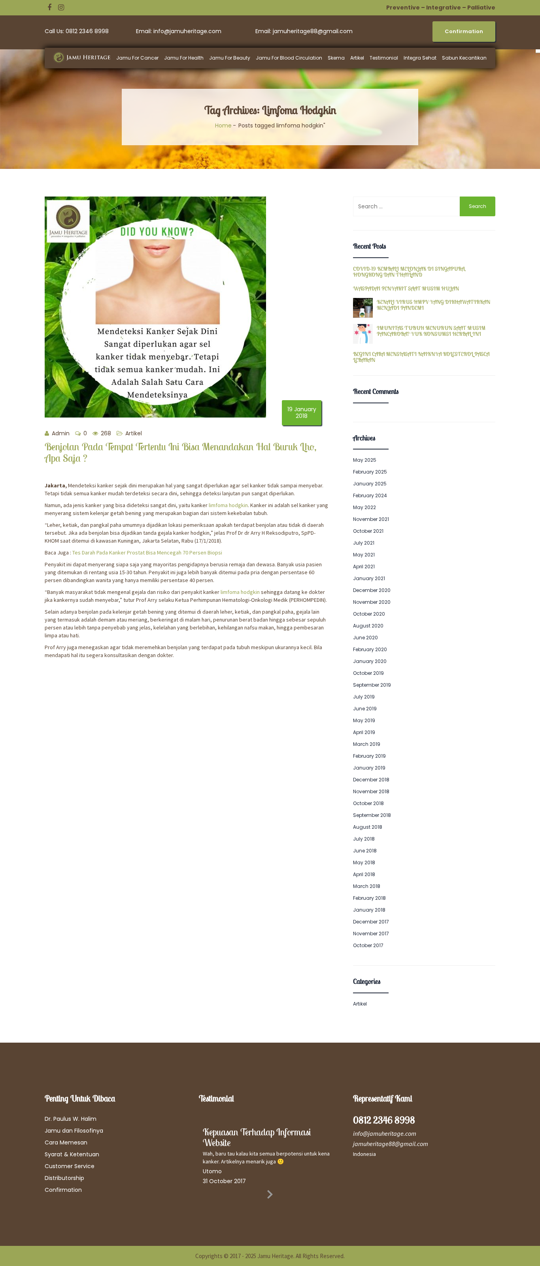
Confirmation (63, 1190)
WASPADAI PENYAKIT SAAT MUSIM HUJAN (406, 289)
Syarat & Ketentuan (72, 1154)
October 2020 (369, 614)
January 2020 (370, 661)
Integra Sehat (420, 57)
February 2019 (369, 756)
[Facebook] (49, 7)
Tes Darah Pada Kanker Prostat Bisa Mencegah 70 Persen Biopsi (147, 552)
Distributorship (64, 1178)
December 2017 (371, 921)
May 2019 (364, 720)
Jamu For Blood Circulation (289, 57)
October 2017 (368, 945)
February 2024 (370, 495)
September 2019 (372, 685)
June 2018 (365, 850)
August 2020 (368, 625)
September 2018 (372, 815)
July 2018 (364, 838)
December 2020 (372, 590)
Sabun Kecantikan (464, 57)
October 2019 (368, 673)
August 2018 (367, 827)
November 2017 (371, 933)
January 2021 (369, 578)
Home (223, 125)
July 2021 (363, 542)
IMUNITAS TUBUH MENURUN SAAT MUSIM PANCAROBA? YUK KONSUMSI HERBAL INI (431, 331)
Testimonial (384, 57)
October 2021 (368, 531)
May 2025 (364, 460)
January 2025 (370, 483)
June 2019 (365, 708)
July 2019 (364, 696)
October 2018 (368, 803)
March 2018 (366, 886)
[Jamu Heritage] (86, 58)
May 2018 (364, 862)
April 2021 (364, 566)
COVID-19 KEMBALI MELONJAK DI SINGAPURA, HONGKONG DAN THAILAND (409, 272)
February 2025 (370, 471)
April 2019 (364, 732)
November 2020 (372, 602)
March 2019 (366, 744)
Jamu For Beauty (229, 57)
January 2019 (369, 767)
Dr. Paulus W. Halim (70, 1119)
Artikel (357, 57)
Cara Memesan (66, 1142)
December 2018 (371, 779)
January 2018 (369, 909)
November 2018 (371, 791)
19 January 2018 (301, 412)
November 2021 (371, 519)
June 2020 (365, 637)
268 (105, 433)
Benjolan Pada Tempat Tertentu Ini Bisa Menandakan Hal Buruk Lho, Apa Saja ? (181, 452)
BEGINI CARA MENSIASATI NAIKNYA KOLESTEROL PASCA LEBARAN (421, 357)
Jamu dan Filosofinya (74, 1131)
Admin (60, 433)
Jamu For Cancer (137, 57)
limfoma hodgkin (228, 505)
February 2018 (369, 898)
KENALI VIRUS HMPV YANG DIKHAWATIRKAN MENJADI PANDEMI (433, 305)
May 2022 (364, 507)
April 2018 (364, 874)
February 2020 (370, 649)
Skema (336, 57)
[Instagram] (61, 7)
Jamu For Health (184, 57)
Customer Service (69, 1166)
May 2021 (364, 554)
